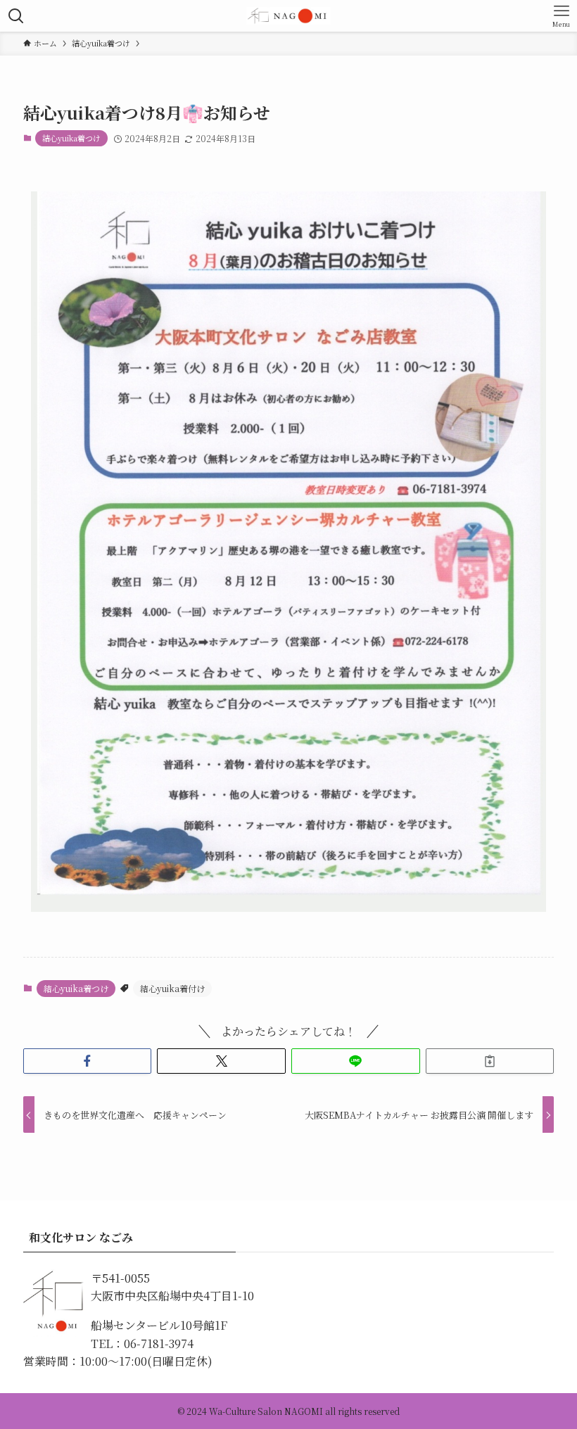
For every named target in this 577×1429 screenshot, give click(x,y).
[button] (87, 1061)
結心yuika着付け (172, 988)
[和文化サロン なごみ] (288, 16)
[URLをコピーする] (490, 1061)
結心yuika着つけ (71, 138)
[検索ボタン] (16, 16)
